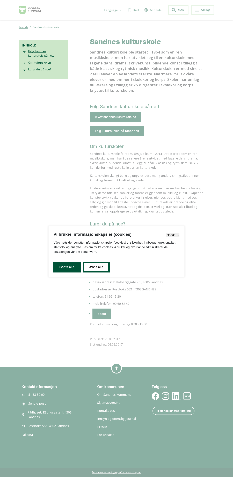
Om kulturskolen (39, 62)
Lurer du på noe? (39, 69)
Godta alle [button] (66, 267)
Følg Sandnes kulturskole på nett (41, 53)
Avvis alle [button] (96, 267)
